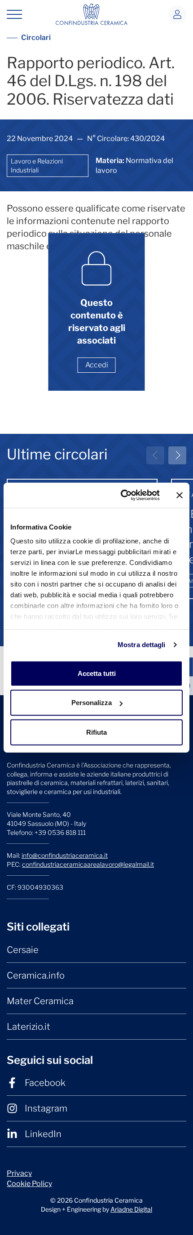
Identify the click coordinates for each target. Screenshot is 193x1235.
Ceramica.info (36, 975)
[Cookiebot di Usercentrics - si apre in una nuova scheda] (121, 495)
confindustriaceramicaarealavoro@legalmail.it (88, 864)
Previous (155, 455)
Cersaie (23, 949)
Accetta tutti (97, 673)
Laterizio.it (28, 1026)
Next (177, 455)
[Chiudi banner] (179, 495)
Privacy (19, 1173)
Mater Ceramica (40, 1001)
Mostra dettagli (142, 644)
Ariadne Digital (131, 1209)
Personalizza (91, 702)
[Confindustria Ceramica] (91, 13)
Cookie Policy (29, 1183)
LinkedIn (43, 1134)
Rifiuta (96, 732)
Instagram (46, 1108)
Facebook (45, 1082)
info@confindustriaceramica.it (65, 855)
